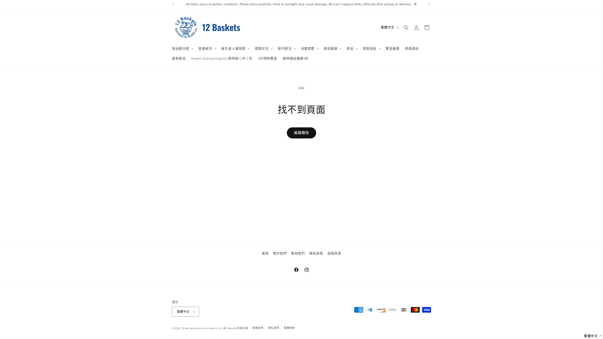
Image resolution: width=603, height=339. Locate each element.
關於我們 (280, 253)
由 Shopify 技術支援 (235, 328)
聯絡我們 (298, 253)
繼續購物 (301, 132)
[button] (182, 48)
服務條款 (289, 328)
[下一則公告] (429, 4)
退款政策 (334, 253)
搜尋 (265, 253)
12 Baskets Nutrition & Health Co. (202, 328)
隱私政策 (316, 253)
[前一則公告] (173, 4)
